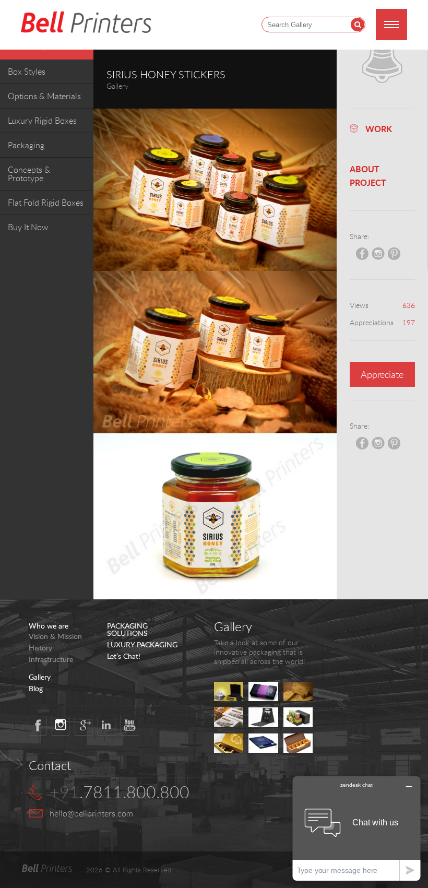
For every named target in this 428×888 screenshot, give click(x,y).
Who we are (48, 626)
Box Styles (26, 71)
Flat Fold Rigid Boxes (46, 202)
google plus (83, 726)
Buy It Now (28, 227)
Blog (36, 688)
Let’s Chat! (123, 656)
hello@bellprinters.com (91, 813)
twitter (60, 726)
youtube (129, 726)
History (40, 648)
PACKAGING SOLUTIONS (127, 629)
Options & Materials (44, 96)
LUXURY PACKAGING (142, 644)
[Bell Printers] (86, 22)
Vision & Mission (55, 636)
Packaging (26, 145)
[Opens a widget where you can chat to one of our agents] (356, 828)
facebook (37, 726)
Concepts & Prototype (29, 174)
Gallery (40, 677)
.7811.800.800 (119, 791)
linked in (106, 726)
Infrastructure (51, 659)
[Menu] (391, 24)
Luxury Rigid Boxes (42, 120)
